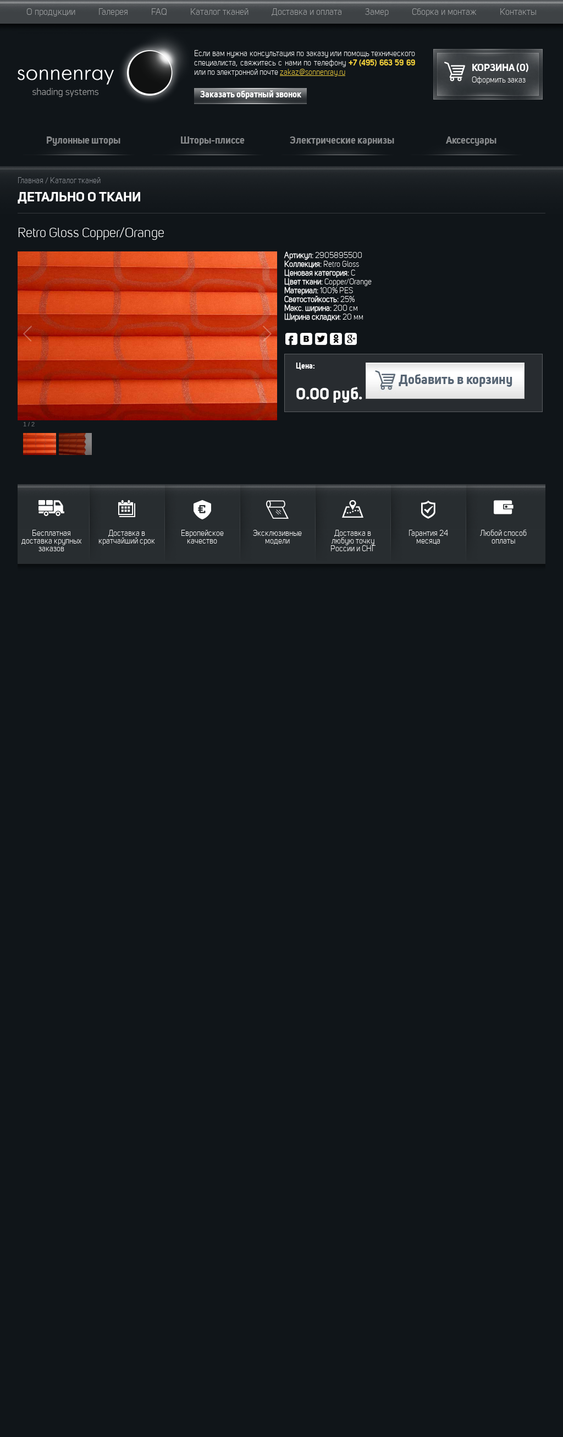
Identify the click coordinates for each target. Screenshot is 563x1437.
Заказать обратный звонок (250, 95)
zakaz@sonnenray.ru (312, 72)
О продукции (50, 12)
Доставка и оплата (307, 12)
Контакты (518, 12)
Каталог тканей (219, 12)
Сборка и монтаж (444, 12)
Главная (30, 181)
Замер (377, 12)
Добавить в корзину (455, 380)
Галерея (113, 12)
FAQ (159, 12)
